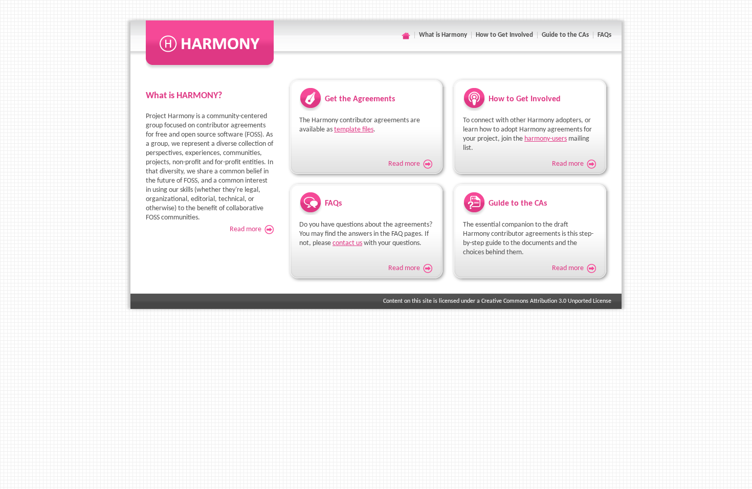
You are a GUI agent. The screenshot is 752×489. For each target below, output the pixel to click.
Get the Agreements (360, 99)
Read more (245, 229)
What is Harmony (443, 35)
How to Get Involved (504, 35)
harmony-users (545, 139)
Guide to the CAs (565, 35)
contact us (347, 243)
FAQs (604, 35)
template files (353, 130)
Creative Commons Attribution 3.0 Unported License (546, 301)
